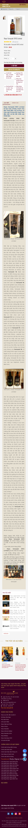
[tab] (6, 102)
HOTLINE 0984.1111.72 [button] (6, 5)
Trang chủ (4, 9)
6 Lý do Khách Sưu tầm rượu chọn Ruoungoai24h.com (20, 666)
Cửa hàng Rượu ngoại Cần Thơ (9, 766)
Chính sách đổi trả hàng (7, 756)
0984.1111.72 (6, 700)
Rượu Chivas (4, 726)
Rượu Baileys (4, 735)
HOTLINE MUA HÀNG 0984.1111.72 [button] (13, 95)
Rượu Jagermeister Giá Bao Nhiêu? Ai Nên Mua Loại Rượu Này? (17, 597)
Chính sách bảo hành (6, 749)
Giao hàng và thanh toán (7, 754)
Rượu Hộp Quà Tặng (6, 724)
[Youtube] (20, 814)
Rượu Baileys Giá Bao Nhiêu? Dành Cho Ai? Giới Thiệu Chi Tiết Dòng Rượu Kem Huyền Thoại (17, 605)
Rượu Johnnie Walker (6, 731)
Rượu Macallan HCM (6, 733)
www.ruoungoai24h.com (9, 702)
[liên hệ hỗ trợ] (24, 751)
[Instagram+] (16, 814)
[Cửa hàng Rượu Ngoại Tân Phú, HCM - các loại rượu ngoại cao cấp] (4, 1)
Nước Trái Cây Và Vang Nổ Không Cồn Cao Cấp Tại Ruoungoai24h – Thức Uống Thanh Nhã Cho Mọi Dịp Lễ (17, 619)
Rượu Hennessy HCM (6, 738)
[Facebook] (8, 814)
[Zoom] (23, 34)
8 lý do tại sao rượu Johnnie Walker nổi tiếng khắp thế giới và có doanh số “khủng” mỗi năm (7, 667)
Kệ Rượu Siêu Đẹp (6, 717)
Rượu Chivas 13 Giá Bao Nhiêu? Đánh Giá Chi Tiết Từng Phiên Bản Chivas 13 (17, 612)
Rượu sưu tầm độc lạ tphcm (8, 715)
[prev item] (27, 659)
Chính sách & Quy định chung (9, 747)
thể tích (6, 633)
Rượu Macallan (5, 728)
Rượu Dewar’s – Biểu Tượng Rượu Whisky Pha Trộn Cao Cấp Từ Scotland (17, 626)
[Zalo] (12, 814)
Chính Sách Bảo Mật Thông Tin (9, 752)
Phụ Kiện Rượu (5, 719)
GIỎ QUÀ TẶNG (5, 721)
